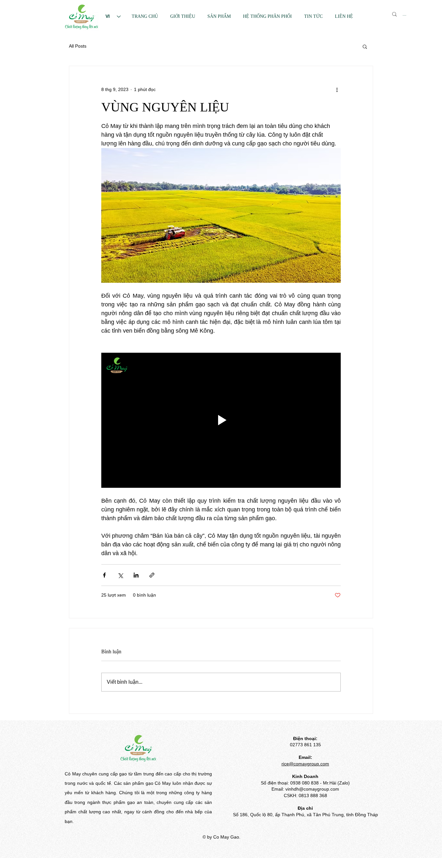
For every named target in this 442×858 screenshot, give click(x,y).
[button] (365, 46)
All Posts (77, 46)
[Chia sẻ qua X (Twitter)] (120, 575)
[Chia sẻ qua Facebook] (104, 575)
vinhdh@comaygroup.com (312, 789)
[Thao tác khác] (337, 89)
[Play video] (221, 420)
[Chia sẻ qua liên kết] (152, 575)
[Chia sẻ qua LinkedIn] (136, 575)
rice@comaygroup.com (305, 763)
